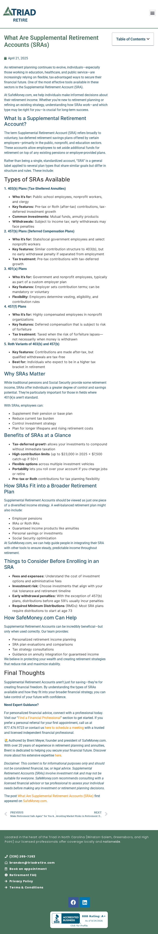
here (58, 755)
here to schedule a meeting (64, 728)
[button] (152, 12)
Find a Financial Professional (39, 718)
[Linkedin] (85, 902)
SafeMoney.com (35, 801)
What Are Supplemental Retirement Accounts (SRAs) (56, 796)
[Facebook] (73, 902)
